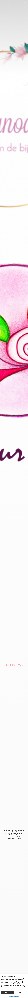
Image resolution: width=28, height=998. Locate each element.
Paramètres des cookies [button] (14, 996)
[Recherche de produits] (26, 83)
